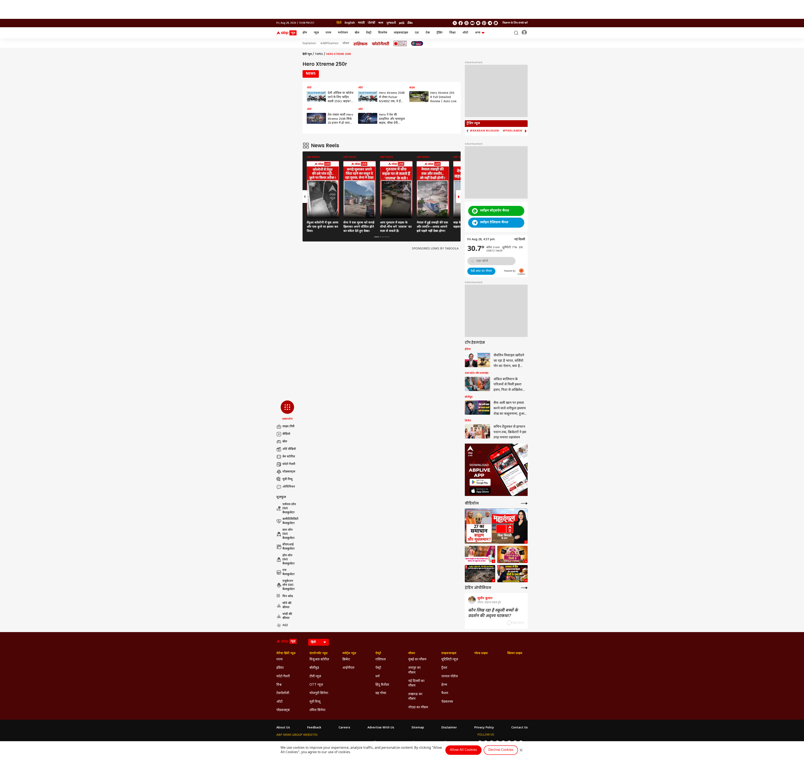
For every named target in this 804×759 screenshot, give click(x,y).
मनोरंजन (343, 33)
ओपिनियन (288, 487)
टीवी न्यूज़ (315, 676)
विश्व (279, 685)
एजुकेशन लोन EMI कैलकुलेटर (288, 585)
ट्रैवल (444, 668)
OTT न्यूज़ (316, 685)
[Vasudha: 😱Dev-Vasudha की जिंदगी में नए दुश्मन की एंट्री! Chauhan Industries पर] (480, 554)
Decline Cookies (500, 750)
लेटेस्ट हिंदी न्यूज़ (285, 653)
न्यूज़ (316, 33)
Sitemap (417, 727)
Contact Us (519, 727)
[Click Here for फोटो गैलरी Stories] (380, 43)
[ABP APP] (480, 482)
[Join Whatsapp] (495, 23)
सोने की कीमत (286, 605)
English (350, 23)
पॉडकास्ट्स (288, 472)
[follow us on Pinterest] (484, 23)
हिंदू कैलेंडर (382, 685)
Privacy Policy (484, 727)
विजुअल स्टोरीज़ (319, 659)
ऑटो (465, 33)
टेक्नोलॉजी (282, 693)
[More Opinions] (524, 587)
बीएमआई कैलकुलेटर (288, 547)
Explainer (309, 43)
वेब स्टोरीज (288, 457)
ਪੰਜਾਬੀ (371, 23)
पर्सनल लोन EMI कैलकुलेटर (289, 508)
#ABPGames (329, 43)
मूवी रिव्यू (287, 479)
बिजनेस (382, 33)
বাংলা (380, 23)
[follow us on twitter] (454, 23)
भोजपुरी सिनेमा (318, 693)
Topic (319, 54)
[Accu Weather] (521, 271)
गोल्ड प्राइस (481, 653)
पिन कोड (287, 596)
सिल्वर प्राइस (514, 653)
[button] (287, 410)
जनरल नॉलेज (449, 676)
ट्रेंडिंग (440, 33)
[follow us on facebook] (460, 23)
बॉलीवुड (314, 668)
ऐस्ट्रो (368, 33)
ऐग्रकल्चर (447, 702)
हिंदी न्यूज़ (307, 54)
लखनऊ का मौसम (415, 696)
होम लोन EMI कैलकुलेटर (288, 560)
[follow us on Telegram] (489, 23)
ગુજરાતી (391, 23)
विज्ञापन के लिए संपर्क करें (515, 23)
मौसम (346, 43)
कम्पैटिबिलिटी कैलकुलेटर (290, 521)
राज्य (328, 33)
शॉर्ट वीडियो (289, 449)
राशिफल (380, 659)
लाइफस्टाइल (401, 33)
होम (305, 33)
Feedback (314, 727)
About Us (283, 727)
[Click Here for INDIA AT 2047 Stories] (417, 43)
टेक (428, 33)
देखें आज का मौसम (481, 271)
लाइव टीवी (288, 427)
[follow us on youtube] (472, 23)
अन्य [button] (477, 33)
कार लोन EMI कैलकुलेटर (288, 534)
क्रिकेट (346, 659)
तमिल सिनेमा (317, 710)
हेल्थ (444, 685)
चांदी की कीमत (287, 616)
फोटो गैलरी (288, 464)
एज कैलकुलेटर (288, 572)
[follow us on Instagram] (478, 23)
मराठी (361, 23)
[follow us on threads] (466, 23)
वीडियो (286, 434)
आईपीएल (348, 668)
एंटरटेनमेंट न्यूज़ (318, 653)
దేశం (410, 23)
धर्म (377, 676)
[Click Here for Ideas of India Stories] (400, 43)
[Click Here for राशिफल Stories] (360, 43)
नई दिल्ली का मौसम (416, 683)
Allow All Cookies (463, 750)
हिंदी (338, 23)
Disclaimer (449, 727)
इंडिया (280, 668)
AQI (285, 625)
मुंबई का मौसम (417, 659)
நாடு (401, 23)
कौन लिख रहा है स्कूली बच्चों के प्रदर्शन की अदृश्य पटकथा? (493, 613)
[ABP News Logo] (287, 32)
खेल (357, 33)
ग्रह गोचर (380, 693)
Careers (344, 727)
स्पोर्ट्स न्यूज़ (349, 653)
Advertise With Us (380, 727)
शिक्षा (452, 33)
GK (417, 33)
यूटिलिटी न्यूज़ (449, 659)
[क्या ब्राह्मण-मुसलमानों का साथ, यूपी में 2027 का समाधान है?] (496, 526)
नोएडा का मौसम (418, 707)
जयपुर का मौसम (414, 670)
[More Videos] (524, 503)
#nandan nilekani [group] (484, 130)
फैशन (444, 693)
